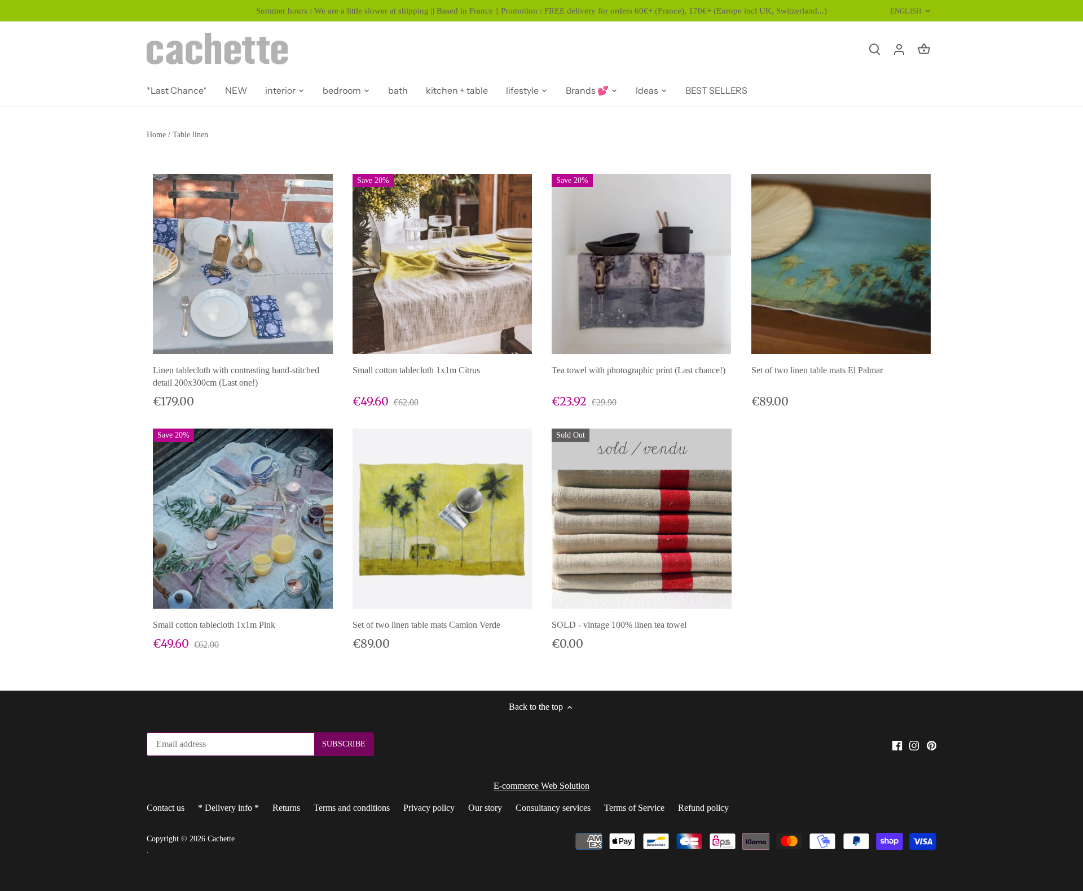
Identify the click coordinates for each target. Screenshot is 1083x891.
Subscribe (1003, 833)
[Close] (1044, 744)
